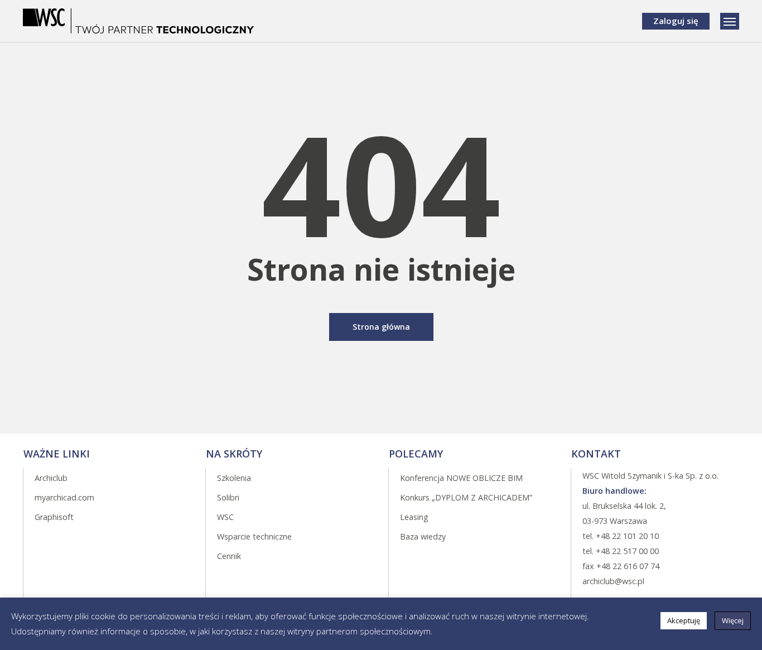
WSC (225, 517)
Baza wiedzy (423, 536)
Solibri (228, 497)
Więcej (733, 620)
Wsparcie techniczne (254, 536)
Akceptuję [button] (683, 620)
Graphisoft (54, 517)
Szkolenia (234, 478)
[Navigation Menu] (729, 21)
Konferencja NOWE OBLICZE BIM (461, 478)
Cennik (229, 556)
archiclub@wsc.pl (613, 581)
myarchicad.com (64, 497)
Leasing (414, 517)
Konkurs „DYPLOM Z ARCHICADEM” (466, 497)
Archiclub (51, 478)
